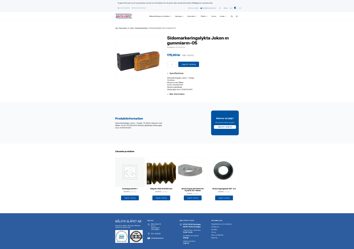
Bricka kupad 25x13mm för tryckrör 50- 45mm (193, 189)
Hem (116, 28)
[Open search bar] (232, 16)
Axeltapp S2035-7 (129, 189)
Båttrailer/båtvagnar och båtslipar (159, 16)
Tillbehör (203, 16)
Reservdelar (191, 16)
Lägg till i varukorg (189, 64)
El (128, 28)
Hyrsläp (222, 16)
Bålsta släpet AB (128, 221)
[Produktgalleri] (138, 59)
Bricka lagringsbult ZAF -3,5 (224, 189)
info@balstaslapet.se (209, 8)
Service (213, 16)
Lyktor (132, 28)
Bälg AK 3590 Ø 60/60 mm (161, 189)
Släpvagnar (178, 16)
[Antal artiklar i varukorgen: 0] (237, 16)
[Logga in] (220, 8)
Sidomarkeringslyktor (141, 28)
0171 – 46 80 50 (194, 8)
